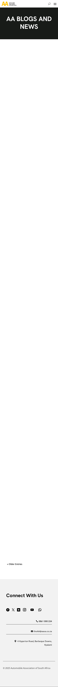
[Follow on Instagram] (24, 610)
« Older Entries (14, 564)
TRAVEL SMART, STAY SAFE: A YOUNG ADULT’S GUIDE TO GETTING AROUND (28, 484)
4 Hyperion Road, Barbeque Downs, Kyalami (34, 643)
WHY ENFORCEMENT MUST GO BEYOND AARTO (24, 445)
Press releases (14, 67)
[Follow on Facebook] (7, 609)
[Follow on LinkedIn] (18, 609)
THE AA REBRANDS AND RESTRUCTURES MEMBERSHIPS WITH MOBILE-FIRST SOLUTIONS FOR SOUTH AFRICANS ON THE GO (28, 526)
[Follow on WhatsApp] (39, 609)
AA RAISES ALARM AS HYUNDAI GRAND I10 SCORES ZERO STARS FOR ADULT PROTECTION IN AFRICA (29, 326)
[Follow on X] (13, 609)
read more (29, 83)
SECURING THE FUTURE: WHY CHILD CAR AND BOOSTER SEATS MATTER (27, 367)
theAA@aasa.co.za (43, 631)
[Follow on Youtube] (32, 610)
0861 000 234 (45, 621)
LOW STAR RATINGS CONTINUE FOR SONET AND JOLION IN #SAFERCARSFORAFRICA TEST (27, 60)
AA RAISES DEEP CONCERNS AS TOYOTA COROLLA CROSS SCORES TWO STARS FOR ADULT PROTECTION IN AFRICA (28, 194)
